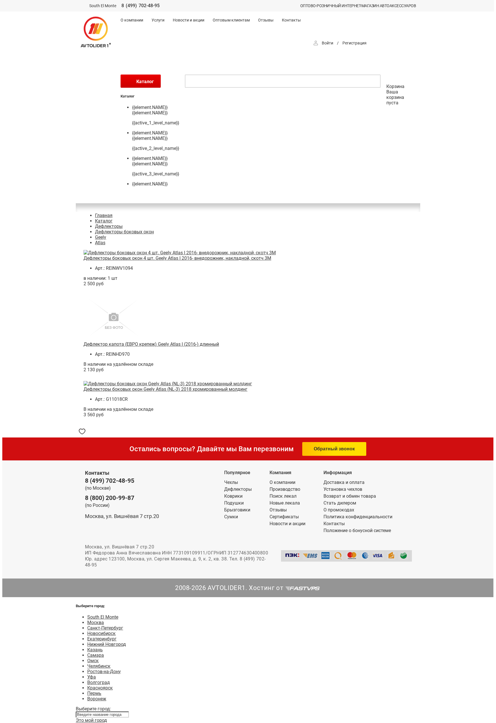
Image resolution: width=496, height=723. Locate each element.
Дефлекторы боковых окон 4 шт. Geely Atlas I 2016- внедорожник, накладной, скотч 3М (177, 258)
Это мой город (91, 720)
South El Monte (102, 617)
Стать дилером (339, 503)
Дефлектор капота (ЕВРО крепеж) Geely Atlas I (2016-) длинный (151, 344)
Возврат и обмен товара (349, 496)
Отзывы (266, 20)
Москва (95, 622)
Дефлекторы (109, 226)
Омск (93, 660)
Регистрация (354, 43)
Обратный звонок (334, 448)
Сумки (231, 516)
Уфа (91, 677)
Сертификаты (284, 516)
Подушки (234, 503)
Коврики (233, 496)
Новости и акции (188, 20)
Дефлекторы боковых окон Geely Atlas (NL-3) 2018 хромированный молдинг (165, 389)
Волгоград (98, 682)
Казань (95, 649)
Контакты (291, 20)
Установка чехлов (342, 489)
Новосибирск (101, 633)
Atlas (100, 242)
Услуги (158, 20)
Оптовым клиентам (231, 20)
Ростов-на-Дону (104, 671)
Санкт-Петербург (105, 628)
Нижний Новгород (106, 644)
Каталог (104, 221)
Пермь (94, 693)
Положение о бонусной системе (357, 530)
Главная (104, 215)
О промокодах (338, 510)
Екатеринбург (102, 639)
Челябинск (99, 666)
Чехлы (231, 482)
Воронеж (96, 698)
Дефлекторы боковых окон (124, 232)
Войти (327, 43)
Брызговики (237, 510)
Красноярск (100, 688)
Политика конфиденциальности (357, 516)
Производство (285, 489)
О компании (132, 20)
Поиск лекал (283, 496)
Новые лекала (285, 503)
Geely (100, 237)
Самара (95, 655)
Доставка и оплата (344, 482)
